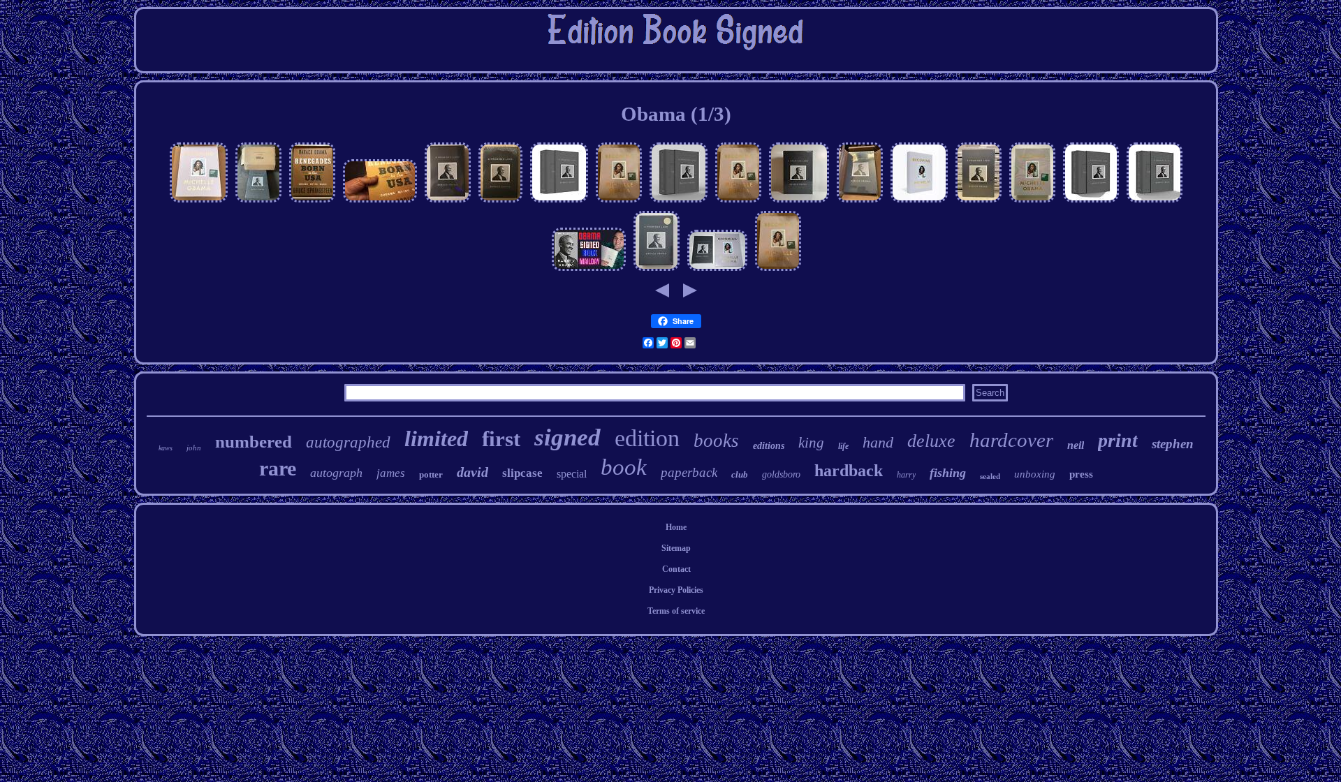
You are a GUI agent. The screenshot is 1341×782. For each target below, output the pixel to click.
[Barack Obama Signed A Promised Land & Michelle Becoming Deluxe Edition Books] (717, 271)
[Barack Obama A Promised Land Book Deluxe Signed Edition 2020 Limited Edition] (860, 202)
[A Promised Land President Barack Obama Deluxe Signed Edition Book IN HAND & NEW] (559, 202)
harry (906, 475)
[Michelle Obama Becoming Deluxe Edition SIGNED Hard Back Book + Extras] (1032, 202)
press (1081, 474)
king (811, 442)
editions (768, 446)
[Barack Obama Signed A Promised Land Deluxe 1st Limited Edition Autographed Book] (448, 202)
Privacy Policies (676, 590)
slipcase (522, 473)
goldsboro (781, 474)
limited (436, 438)
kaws (166, 448)
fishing (948, 473)
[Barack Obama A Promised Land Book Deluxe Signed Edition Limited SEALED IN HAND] (799, 202)
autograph (336, 473)
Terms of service (676, 611)
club (739, 474)
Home (676, 527)
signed (567, 437)
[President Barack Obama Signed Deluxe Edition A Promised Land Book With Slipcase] (656, 271)
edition (647, 438)
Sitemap (676, 548)
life (843, 446)
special (572, 474)
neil (1075, 445)
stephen (1173, 443)
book (624, 467)
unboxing (1034, 474)
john (193, 447)
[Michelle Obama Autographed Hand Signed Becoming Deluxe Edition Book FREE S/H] (919, 202)
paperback (689, 472)
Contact (676, 569)
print (1118, 440)
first (501, 439)
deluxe (931, 441)
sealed (990, 476)
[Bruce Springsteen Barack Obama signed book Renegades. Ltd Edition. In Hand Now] (312, 202)
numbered (253, 441)
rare (277, 468)
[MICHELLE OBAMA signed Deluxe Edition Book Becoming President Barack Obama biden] (619, 202)
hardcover (1011, 440)
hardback (848, 471)
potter (431, 474)
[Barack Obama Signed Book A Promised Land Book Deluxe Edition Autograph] (978, 202)
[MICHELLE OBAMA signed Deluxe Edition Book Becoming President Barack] (778, 271)
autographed (348, 442)
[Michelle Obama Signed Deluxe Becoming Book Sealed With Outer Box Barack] (198, 202)
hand (878, 442)
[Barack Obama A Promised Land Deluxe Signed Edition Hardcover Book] (1091, 202)
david (472, 472)
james (390, 473)
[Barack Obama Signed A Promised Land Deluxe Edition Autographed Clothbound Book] (500, 202)
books (716, 440)
